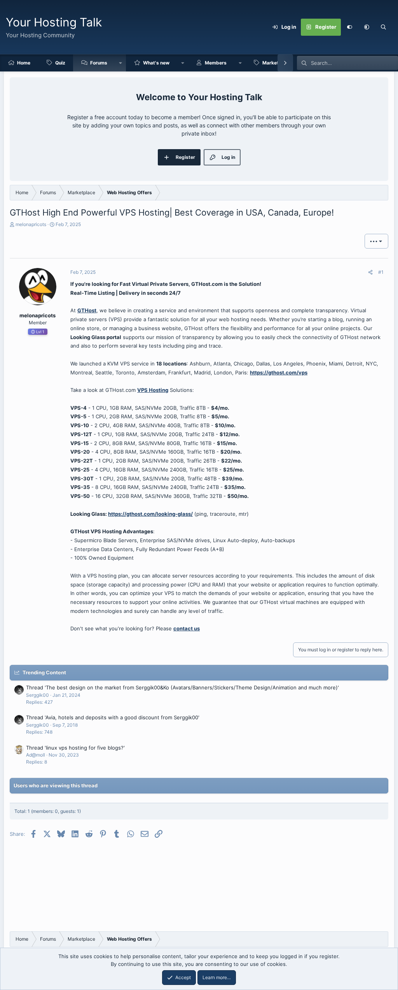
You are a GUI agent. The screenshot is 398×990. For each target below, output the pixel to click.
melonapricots (31, 224)
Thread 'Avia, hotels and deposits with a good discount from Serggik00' (112, 717)
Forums (98, 63)
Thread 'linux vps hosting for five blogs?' (75, 748)
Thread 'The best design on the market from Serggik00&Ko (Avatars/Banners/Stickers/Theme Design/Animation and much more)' (182, 687)
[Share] (370, 272)
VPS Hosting (152, 390)
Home (23, 63)
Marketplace (276, 63)
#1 (381, 272)
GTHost (86, 310)
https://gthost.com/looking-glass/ (150, 514)
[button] (366, 27)
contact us (186, 628)
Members (216, 63)
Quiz (60, 63)
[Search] (383, 27)
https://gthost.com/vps (278, 372)
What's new (156, 63)
